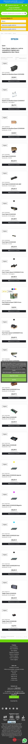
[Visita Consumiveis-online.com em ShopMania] (12, 721)
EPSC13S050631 (6, 270)
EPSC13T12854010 (6, 300)
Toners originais (14, 659)
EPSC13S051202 (6, 503)
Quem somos (14, 671)
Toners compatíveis (14, 657)
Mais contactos (14, 697)
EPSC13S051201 (6, 473)
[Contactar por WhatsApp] (24, 740)
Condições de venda (14, 667)
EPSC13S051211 (6, 591)
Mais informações (7, 372)
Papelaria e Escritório (14, 652)
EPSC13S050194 (6, 126)
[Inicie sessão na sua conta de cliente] (23, 5)
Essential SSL (14, 701)
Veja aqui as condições (18, 2)
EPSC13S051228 (6, 619)
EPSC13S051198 (6, 443)
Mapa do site (14, 676)
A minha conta (14, 680)
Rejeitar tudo (14, 376)
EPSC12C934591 (6, 72)
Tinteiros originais (14, 656)
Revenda (14, 673)
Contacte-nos (14, 674)
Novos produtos (14, 647)
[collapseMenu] (1, 5)
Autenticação (14, 678)
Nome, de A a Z (22, 58)
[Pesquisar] (25, 13)
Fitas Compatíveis (14, 648)
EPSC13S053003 (6, 154)
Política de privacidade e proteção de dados (14, 669)
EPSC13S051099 (6, 415)
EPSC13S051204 (6, 564)
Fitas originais (14, 650)
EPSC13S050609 (6, 331)
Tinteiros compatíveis (14, 654)
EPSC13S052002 (6, 359)
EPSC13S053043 (6, 212)
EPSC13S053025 (6, 182)
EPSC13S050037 (6, 99)
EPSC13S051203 (6, 533)
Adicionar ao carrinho (14, 81)
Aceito (14, 380)
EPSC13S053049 (6, 240)
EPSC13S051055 (6, 387)
